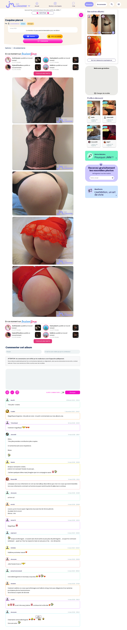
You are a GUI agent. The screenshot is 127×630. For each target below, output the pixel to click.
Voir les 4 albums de (101, 60)
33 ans (23, 23)
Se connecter (101, 4)
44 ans (89, 102)
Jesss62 (13, 434)
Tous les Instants (43, 73)
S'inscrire (89, 4)
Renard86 (14, 479)
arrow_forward (112, 178)
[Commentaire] (43, 379)
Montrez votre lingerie (55, 6)
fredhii (13, 411)
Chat (73, 6)
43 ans (105, 102)
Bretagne (30, 23)
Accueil (37, 6)
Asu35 (13, 400)
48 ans (89, 127)
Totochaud (14, 423)
